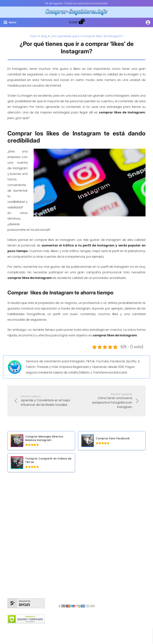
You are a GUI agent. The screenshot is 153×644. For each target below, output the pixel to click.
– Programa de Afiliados (125, 523)
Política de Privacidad (118, 628)
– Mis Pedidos (118, 490)
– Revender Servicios (123, 534)
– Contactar (117, 518)
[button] (27, 22)
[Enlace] (148, 22)
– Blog (112, 495)
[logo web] (76, 12)
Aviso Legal (92, 628)
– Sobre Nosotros (120, 512)
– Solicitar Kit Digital (122, 540)
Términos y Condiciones (65, 628)
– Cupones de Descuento (127, 529)
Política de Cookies (33, 628)
